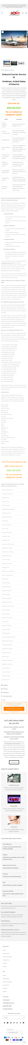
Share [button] (4, 700)
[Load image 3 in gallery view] (21, 63)
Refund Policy (6, 953)
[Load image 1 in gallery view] (7, 63)
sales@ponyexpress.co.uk (7, 263)
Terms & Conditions (7, 956)
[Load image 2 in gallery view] (14, 63)
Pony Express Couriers (15, 1042)
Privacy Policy (6, 960)
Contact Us (14, 762)
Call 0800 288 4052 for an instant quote (14, 708)
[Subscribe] (23, 1017)
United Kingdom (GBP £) (13, 1032)
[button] (1, 13)
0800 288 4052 (14, 107)
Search (4, 950)
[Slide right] (26, 63)
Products (5, 963)
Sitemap (5, 966)
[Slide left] (1, 63)
